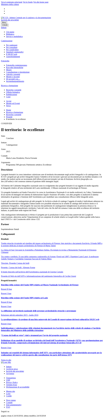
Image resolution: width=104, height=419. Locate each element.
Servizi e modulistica (14, 36)
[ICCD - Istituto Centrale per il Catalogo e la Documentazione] (26, 18)
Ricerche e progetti (13, 90)
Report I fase (6, 293)
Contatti (9, 402)
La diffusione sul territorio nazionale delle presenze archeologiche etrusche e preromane (38, 311)
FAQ (8, 407)
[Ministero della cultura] (6, 362)
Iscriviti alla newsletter (10, 20)
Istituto (3, 27)
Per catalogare (11, 45)
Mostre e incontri (13, 77)
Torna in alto (6, 360)
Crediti (9, 396)
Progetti (9, 117)
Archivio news (12, 369)
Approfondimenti (13, 56)
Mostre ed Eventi (13, 103)
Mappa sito (10, 391)
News (8, 106)
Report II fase (6, 289)
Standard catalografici (14, 52)
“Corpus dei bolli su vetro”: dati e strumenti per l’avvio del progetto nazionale (34, 335)
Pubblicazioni (11, 94)
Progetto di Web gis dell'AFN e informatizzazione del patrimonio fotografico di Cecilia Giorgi (38, 276)
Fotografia (5, 61)
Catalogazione (6, 41)
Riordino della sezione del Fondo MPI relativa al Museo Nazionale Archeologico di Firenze (40, 285)
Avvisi (8, 101)
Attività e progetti (13, 74)
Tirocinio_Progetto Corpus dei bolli (15, 263)
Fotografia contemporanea (16, 65)
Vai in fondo (28, 2)
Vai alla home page (40, 2)
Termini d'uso (11, 385)
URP (8, 380)
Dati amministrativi (13, 405)
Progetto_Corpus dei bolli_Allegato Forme (18, 267)
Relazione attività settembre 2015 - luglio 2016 (19, 315)
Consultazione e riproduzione (18, 72)
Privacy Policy (12, 382)
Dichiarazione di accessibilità (17, 387)
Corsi (8, 97)
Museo (9, 70)
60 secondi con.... (13, 79)
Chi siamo (10, 32)
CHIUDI (5, 25)
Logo (8, 394)
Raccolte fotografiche (14, 67)
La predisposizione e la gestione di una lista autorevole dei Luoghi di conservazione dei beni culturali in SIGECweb (50, 319)
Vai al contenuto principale (11, 2)
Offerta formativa (13, 92)
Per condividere (12, 50)
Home (8, 110)
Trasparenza (11, 378)
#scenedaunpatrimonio (15, 81)
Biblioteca (10, 34)
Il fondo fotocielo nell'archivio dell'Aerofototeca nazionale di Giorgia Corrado (32, 272)
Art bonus (10, 373)
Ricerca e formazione (9, 85)
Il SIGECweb (11, 54)
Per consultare (11, 47)
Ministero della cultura (10, 4)
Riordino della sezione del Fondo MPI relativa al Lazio (24, 298)
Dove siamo (11, 400)
